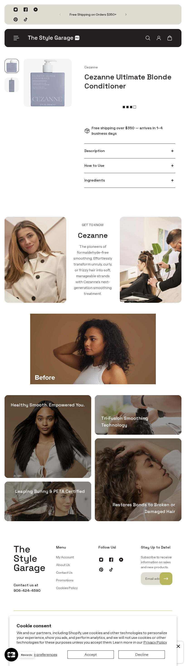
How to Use (94, 165)
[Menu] (16, 38)
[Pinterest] (16, 19)
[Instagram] (16, 9)
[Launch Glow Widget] (11, 654)
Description (94, 150)
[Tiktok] (26, 19)
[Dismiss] (178, 646)
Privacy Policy (155, 642)
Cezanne (91, 67)
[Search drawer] (147, 38)
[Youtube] (36, 9)
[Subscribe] (166, 578)
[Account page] (158, 38)
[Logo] (54, 38)
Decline (141, 654)
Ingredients (94, 180)
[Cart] (169, 38)
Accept (90, 654)
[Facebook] (26, 9)
